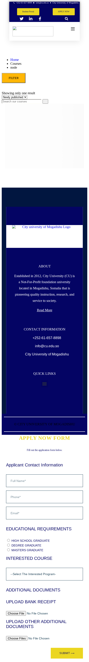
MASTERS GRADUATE (27, 550)
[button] (66, 18)
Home (14, 60)
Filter (14, 78)
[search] (45, 101)
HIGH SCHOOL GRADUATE (30, 540)
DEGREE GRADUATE (26, 545)
